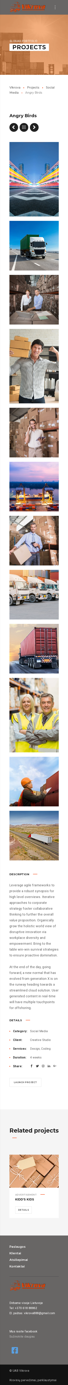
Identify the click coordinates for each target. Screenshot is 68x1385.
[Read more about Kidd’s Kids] (34, 1171)
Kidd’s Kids (24, 1199)
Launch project (25, 1082)
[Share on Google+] (54, 1065)
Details (23, 1209)
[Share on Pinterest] (43, 1065)
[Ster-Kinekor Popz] (34, 127)
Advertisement (26, 1194)
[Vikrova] (27, 7)
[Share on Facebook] (31, 1065)
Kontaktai (17, 1266)
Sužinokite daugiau (22, 1336)
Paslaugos (17, 1246)
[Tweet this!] (37, 1065)
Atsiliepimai (18, 1260)
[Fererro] (13, 127)
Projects (33, 87)
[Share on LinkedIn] (49, 1065)
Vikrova (14, 87)
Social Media (39, 1031)
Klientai (15, 1253)
